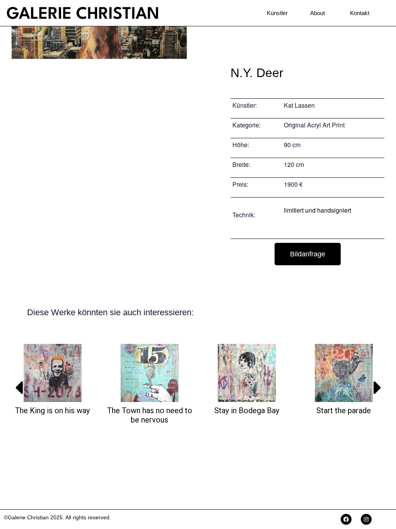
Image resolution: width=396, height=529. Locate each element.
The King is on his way (52, 410)
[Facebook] (346, 519)
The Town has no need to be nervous (149, 415)
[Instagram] (366, 519)
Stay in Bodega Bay (246, 410)
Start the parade (343, 410)
